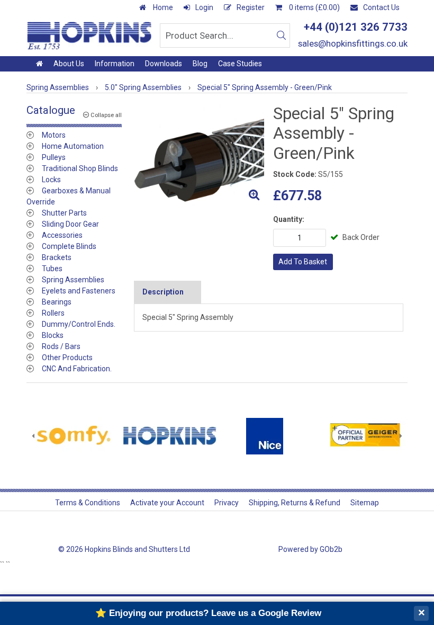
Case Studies (240, 63)
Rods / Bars (61, 346)
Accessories (62, 235)
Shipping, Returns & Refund (294, 502)
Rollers (53, 313)
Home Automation (73, 146)
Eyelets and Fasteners (78, 291)
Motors (54, 135)
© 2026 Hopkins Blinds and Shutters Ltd (124, 549)
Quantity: (288, 219)
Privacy (226, 502)
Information (114, 63)
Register (251, 7)
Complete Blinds (69, 246)
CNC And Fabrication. (77, 368)
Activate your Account (167, 502)
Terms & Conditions (87, 502)
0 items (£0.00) (313, 7)
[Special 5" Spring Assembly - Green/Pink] (199, 155)
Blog (200, 63)
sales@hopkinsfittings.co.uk (353, 43)
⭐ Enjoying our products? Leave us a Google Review (208, 613)
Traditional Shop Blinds (80, 168)
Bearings (56, 302)
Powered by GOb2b (310, 549)
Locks (51, 179)
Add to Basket (302, 261)
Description (163, 292)
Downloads (163, 63)
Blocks (53, 335)
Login (204, 7)
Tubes (52, 268)
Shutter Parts (64, 213)
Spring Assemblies (73, 279)
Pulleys (54, 157)
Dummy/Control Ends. (78, 324)
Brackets (56, 257)
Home (162, 7)
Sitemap (364, 502)
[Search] (281, 35)
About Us (68, 63)
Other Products (67, 357)
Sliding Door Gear (70, 224)
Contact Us (381, 7)
